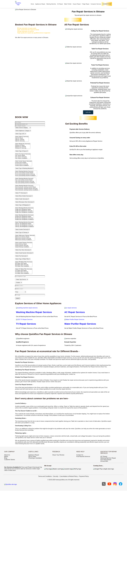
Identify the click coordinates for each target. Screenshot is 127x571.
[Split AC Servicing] (22, 140)
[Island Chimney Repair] (23, 244)
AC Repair (60, 4)
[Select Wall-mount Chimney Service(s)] (25, 235)
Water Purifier (68, 4)
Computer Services (96, 4)
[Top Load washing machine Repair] (25, 180)
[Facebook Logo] (120, 484)
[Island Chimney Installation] (23, 247)
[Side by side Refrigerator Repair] (24, 223)
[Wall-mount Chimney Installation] (25, 239)
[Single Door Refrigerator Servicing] (24, 210)
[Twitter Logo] (104, 484)
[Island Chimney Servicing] (23, 245)
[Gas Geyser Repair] (23, 155)
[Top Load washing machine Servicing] (25, 181)
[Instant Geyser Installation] (23, 165)
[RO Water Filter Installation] (23, 266)
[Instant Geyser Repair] (23, 162)
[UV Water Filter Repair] (23, 270)
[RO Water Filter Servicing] (23, 264)
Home (32, 4)
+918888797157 (106, 4)
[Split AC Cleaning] (22, 139)
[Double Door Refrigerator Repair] (24, 216)
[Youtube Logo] (109, 484)
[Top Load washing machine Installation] (25, 182)
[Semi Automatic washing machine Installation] (27, 190)
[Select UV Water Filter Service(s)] (23, 269)
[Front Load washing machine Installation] (26, 175)
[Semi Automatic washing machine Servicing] (27, 188)
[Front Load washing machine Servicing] (26, 174)
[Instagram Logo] (115, 484)
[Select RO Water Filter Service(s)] (23, 262)
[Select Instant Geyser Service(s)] (23, 161)
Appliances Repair (40, 4)
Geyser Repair (77, 4)
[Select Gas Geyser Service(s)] (23, 154)
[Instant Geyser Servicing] (23, 164)
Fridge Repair (85, 4)
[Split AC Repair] (22, 138)
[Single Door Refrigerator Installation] (24, 212)
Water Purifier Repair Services (80, 324)
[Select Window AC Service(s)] (22, 144)
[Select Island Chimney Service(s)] (23, 242)
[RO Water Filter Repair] (23, 263)
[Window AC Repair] (22, 145)
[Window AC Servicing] (22, 148)
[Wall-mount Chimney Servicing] (25, 238)
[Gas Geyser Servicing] (23, 156)
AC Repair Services (74, 312)
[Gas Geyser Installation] (23, 158)
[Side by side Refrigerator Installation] (24, 226)
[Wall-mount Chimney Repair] (25, 237)
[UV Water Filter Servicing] (23, 272)
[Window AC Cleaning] (22, 146)
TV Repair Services (26, 324)
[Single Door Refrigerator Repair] (24, 209)
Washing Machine (51, 4)
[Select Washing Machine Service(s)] (26, 171)
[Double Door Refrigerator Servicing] (24, 218)
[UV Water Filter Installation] (23, 273)
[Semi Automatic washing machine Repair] (27, 187)
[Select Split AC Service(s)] (22, 136)
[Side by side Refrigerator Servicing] (24, 225)
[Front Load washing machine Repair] (26, 172)
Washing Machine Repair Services (34, 312)
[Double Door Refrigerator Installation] (24, 219)
